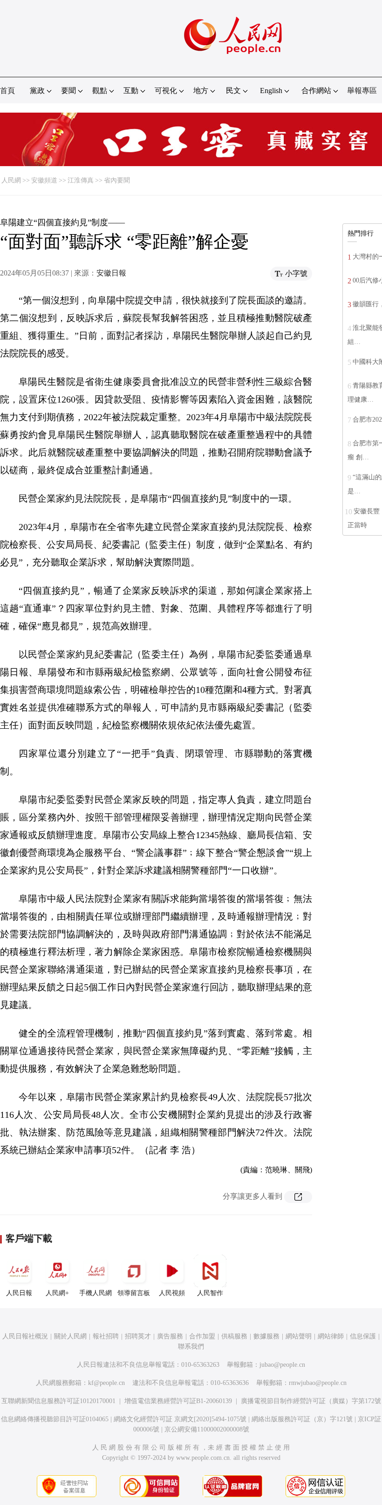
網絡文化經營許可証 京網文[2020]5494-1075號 (180, 1419)
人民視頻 (172, 1293)
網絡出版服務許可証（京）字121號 (302, 1419)
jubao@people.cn (282, 1364)
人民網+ (57, 1293)
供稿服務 (234, 1336)
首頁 (7, 90)
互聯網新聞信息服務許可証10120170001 (58, 1401)
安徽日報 (111, 273)
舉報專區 (362, 90)
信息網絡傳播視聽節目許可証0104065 (55, 1419)
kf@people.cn (106, 1382)
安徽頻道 (44, 180)
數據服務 (266, 1336)
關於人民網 (70, 1336)
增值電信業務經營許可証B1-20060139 (178, 1401)
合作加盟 (202, 1336)
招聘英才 (138, 1336)
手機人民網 (95, 1293)
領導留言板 (133, 1293)
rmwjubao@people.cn (318, 1382)
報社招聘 (106, 1336)
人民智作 (210, 1293)
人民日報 (19, 1293)
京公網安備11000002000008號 (206, 1429)
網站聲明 (299, 1336)
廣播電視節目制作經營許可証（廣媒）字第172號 (311, 1401)
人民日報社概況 (25, 1336)
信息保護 (363, 1336)
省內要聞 (117, 180)
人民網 (11, 180)
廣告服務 (170, 1336)
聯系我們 (191, 1346)
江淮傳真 (81, 180)
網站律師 (331, 1336)
